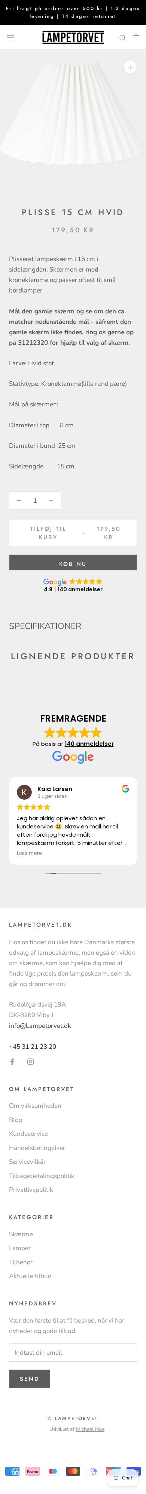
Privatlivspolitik (31, 1189)
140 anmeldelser (89, 744)
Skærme (21, 1234)
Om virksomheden (35, 1105)
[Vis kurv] (136, 37)
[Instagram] (30, 1061)
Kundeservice (28, 1133)
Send (30, 1379)
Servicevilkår (27, 1161)
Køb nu (73, 564)
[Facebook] (12, 1061)
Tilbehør (21, 1262)
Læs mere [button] (29, 853)
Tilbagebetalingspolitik (41, 1176)
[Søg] (122, 37)
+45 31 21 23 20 (32, 1046)
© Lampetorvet (73, 1418)
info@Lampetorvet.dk (40, 1026)
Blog (15, 1120)
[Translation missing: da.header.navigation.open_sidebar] (10, 37)
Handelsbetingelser (37, 1148)
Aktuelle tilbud (30, 1276)
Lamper (20, 1248)
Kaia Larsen (54, 789)
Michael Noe (90, 1429)
